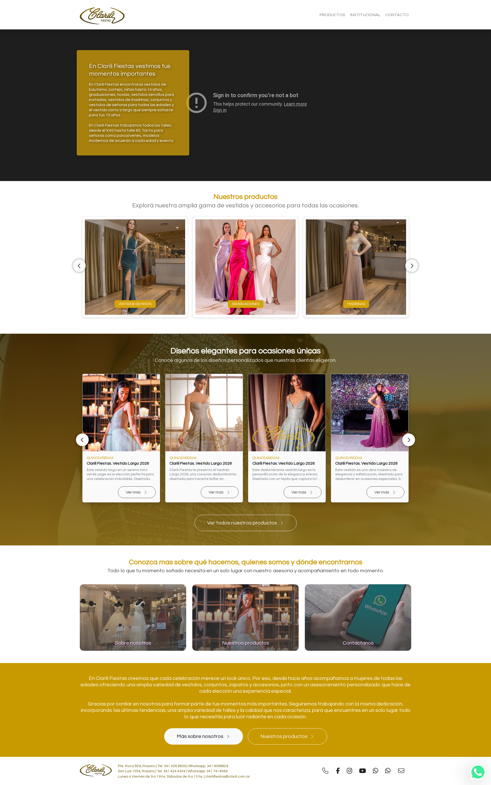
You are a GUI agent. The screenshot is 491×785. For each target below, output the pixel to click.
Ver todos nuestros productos (242, 522)
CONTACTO (397, 15)
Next (411, 265)
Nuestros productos (283, 736)
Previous (79, 265)
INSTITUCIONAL (365, 15)
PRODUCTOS (332, 15)
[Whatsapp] (478, 772)
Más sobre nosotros (200, 736)
